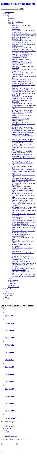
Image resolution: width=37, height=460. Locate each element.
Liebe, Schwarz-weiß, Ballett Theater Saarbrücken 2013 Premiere (23, 180)
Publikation (8, 288)
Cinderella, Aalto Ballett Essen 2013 (23, 156)
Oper (9, 20)
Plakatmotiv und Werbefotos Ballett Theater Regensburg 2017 (22, 89)
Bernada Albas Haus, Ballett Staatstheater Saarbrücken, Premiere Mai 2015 (23, 135)
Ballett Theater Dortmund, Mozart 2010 (24, 226)
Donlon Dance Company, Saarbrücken (23, 231)
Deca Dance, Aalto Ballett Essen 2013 (23, 169)
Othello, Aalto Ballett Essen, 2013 (22, 178)
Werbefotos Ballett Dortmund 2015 (22, 127)
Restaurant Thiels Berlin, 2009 (21, 261)
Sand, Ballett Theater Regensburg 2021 (24, 34)
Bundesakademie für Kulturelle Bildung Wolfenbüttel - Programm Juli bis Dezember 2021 (24, 37)
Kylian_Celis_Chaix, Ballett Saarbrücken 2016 (20, 119)
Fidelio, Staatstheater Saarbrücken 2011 (24, 220)
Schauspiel (11, 18)
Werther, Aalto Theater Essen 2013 (22, 161)
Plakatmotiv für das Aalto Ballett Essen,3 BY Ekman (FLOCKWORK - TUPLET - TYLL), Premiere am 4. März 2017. (23, 99)
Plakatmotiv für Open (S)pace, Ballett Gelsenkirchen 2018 (23, 73)
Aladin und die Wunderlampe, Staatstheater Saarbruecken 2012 (22, 187)
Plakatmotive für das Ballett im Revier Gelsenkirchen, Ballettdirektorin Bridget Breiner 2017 (24, 93)
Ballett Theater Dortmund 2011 (21, 209)
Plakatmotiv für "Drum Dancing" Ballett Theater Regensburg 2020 (22, 48)
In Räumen (11, 285)
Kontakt (7, 298)
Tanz (9, 17)
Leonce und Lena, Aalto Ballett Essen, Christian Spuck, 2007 (23, 269)
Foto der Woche (9, 12)
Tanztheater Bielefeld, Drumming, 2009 (24, 263)
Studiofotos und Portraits (15, 22)
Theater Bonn (16, 29)
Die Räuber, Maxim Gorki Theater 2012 (24, 198)
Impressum (8, 435)
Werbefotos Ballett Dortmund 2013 (22, 154)
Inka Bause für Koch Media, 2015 (22, 129)
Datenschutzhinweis (11, 436)
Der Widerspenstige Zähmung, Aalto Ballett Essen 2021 (23, 31)
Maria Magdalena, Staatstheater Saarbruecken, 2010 (21, 235)
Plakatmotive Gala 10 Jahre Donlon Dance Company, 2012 (22, 201)
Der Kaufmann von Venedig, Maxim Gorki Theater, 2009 (23, 258)
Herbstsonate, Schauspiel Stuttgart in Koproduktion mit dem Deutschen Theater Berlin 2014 (23, 140)
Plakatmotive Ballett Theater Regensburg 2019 (20, 60)
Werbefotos (11, 24)
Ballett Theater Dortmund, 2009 (21, 256)
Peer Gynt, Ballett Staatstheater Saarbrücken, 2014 (21, 145)
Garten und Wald (13, 287)
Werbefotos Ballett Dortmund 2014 (22, 151)
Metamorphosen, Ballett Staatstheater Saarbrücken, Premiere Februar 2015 (23, 131)
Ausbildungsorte (13, 280)
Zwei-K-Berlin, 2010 (18, 251)
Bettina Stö (18, 3)
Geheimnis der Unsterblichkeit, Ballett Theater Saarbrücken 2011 (23, 223)
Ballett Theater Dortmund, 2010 (21, 232)
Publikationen (9, 295)
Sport (10, 278)
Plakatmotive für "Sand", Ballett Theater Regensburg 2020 (21, 41)
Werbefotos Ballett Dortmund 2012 (22, 193)
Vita (6, 297)
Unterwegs (11, 282)
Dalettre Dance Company (19, 57)
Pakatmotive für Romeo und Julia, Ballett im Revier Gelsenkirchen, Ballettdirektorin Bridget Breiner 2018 (23, 81)
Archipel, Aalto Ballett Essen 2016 (22, 122)
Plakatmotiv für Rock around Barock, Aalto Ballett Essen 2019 (23, 55)
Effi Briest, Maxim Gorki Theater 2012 (24, 207)
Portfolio (7, 13)
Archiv (7, 15)
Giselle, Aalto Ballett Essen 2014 (22, 153)
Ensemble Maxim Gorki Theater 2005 (23, 276)
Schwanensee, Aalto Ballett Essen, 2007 (24, 275)
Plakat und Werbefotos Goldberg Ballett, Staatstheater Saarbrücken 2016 (24, 104)
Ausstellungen (12, 283)
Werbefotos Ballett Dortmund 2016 (22, 110)
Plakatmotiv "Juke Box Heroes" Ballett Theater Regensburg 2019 (24, 51)
